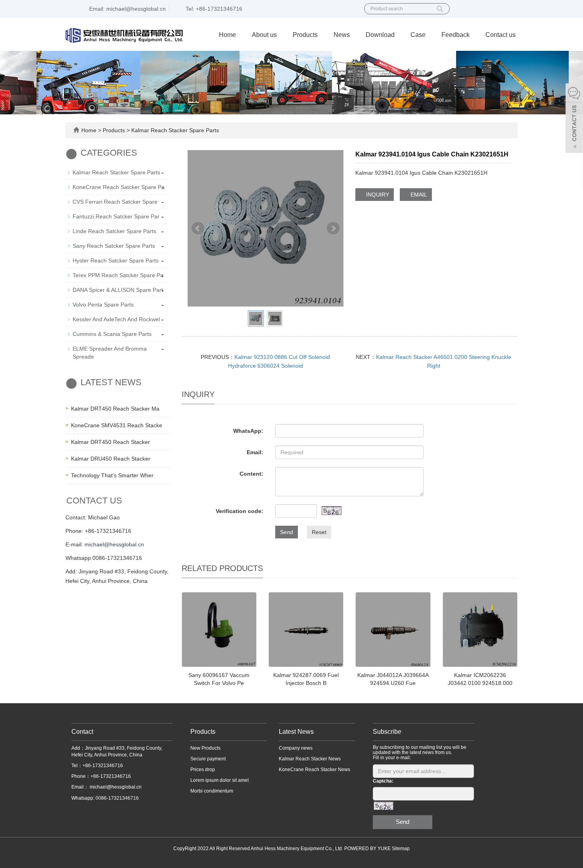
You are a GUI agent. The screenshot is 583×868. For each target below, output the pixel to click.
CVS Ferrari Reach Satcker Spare (115, 202)
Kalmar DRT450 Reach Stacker (110, 442)
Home (227, 34)
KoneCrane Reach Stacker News (314, 769)
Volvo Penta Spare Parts (103, 304)
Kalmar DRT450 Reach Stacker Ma (115, 408)
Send (286, 532)
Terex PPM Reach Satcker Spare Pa (118, 275)
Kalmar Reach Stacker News (310, 759)
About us (264, 34)
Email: (255, 452)
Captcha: (383, 781)
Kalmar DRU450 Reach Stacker (110, 458)
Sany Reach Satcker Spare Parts (114, 246)
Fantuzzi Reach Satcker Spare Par (116, 216)
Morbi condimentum (211, 791)
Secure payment (208, 759)
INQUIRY (376, 194)
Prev (198, 228)
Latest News (296, 731)
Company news (296, 748)
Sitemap (401, 848)
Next (333, 228)
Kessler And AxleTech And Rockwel (116, 319)
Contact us (500, 34)
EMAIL (418, 194)
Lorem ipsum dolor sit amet (219, 780)
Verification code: (239, 511)
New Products (205, 748)
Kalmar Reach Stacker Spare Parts (174, 130)
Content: (251, 474)
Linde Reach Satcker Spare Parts (114, 231)
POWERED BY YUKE (368, 848)
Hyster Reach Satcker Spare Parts (116, 260)
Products (305, 34)
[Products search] (439, 6)
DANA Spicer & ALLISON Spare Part (118, 290)
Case (418, 34)
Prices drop (202, 769)
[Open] (574, 119)
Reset (319, 532)
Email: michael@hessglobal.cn (127, 9)
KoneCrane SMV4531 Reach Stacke (116, 425)
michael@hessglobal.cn (114, 544)
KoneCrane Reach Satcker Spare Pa (119, 187)
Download (380, 34)
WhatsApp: (248, 431)
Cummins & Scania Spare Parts (112, 334)
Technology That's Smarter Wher (112, 475)
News (342, 34)
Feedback (455, 34)
